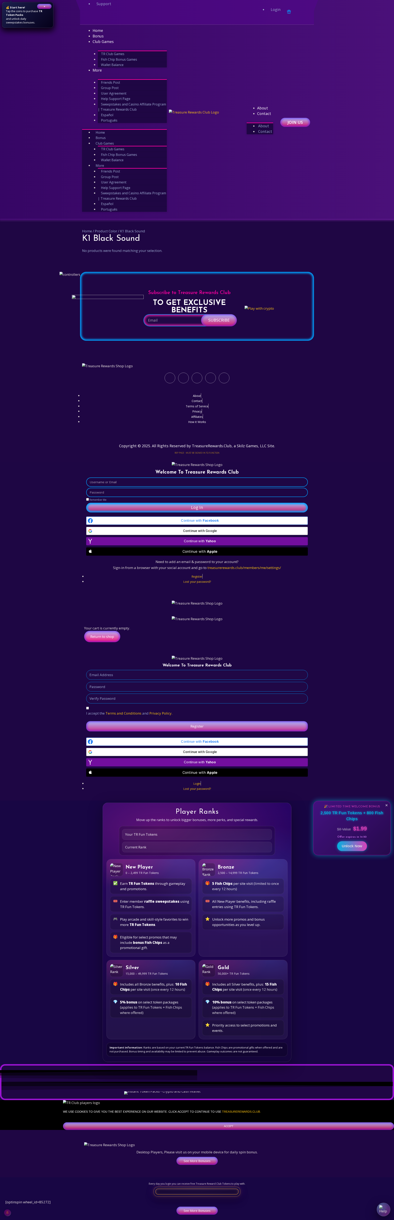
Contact (264, 113)
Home (98, 30)
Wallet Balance (112, 65)
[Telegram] (146, 17)
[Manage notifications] (7, 1212)
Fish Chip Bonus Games (119, 59)
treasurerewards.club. (241, 1111)
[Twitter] (102, 17)
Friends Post (110, 82)
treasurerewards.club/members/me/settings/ (244, 567)
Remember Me (98, 500)
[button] (228, 1126)
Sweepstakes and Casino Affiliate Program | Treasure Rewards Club (132, 107)
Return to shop (102, 636)
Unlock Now (352, 844)
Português (109, 120)
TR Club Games (112, 54)
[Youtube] (131, 17)
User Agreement (113, 93)
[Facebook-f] (87, 17)
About (262, 107)
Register (197, 726)
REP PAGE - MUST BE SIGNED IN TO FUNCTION (197, 452)
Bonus (98, 36)
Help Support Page (115, 98)
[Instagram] (117, 17)
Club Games (103, 41)
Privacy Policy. (160, 713)
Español (107, 115)
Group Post (110, 88)
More (97, 70)
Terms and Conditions (123, 713)
